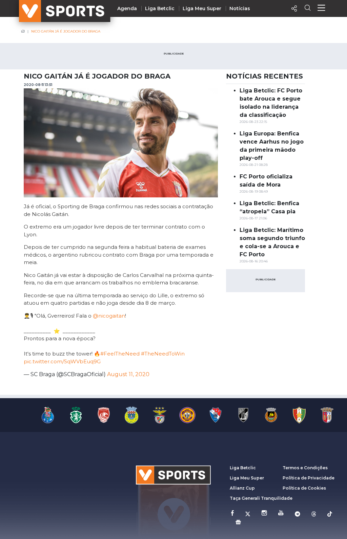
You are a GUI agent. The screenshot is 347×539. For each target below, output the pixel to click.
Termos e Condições (305, 467)
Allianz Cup (242, 488)
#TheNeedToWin (163, 353)
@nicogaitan (109, 315)
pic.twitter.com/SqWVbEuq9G (62, 361)
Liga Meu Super (202, 8)
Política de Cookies (304, 488)
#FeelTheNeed (120, 353)
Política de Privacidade (308, 477)
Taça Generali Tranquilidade (261, 498)
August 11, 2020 (128, 374)
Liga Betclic (160, 8)
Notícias (239, 8)
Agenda (127, 8)
